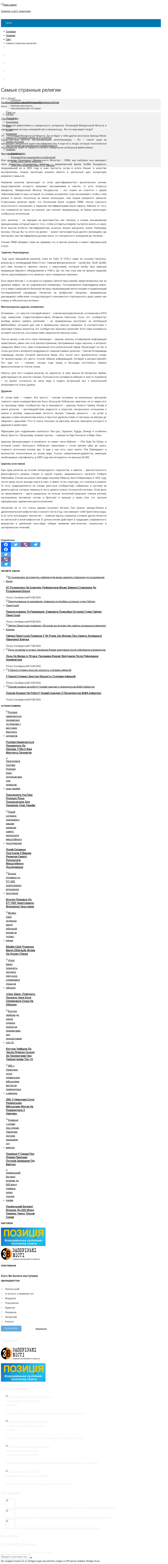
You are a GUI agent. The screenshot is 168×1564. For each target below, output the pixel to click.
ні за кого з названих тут (19, 1293)
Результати (41, 1328)
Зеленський (12, 1289)
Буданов (10, 1307)
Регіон (9, 23)
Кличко (9, 1321)
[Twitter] (16, 544)
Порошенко (12, 1303)
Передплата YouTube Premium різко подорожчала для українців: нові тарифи (45, 1438)
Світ (8, 47)
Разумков (10, 1312)
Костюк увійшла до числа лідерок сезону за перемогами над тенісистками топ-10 (64, 1517)
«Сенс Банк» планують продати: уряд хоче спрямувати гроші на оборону (58, 1528)
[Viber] (26, 544)
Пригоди (26, 108)
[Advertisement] (81, 65)
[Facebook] (6, 544)
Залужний (11, 1316)
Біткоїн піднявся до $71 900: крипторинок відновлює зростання (20, 903)
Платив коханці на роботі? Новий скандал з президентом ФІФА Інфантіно (53, 693)
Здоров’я (33, 157)
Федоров (10, 1298)
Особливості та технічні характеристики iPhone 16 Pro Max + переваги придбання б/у (65, 1507)
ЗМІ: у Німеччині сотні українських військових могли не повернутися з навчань (20, 1106)
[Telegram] (35, 544)
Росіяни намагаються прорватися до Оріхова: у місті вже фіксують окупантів (45, 1413)
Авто (26, 87)
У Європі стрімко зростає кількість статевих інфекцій (41, 676)
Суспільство (16, 100)
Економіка (11, 39)
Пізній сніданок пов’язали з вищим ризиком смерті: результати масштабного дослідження (52, 1463)
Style (22, 106)
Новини (9, 95)
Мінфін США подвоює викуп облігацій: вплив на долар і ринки (20, 950)
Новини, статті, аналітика (16, 11)
